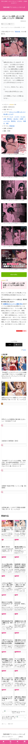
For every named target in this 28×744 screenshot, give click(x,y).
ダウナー (12, 24)
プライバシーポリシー (7, 736)
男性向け (9, 119)
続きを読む (14, 274)
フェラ (11, 116)
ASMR (21, 119)
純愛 (5, 119)
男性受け (13, 121)
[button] (18, 344)
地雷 (7, 123)
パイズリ (16, 116)
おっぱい (23, 116)
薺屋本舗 (17, 31)
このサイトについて (14, 739)
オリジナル (5, 24)
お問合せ (21, 736)
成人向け (15, 119)
